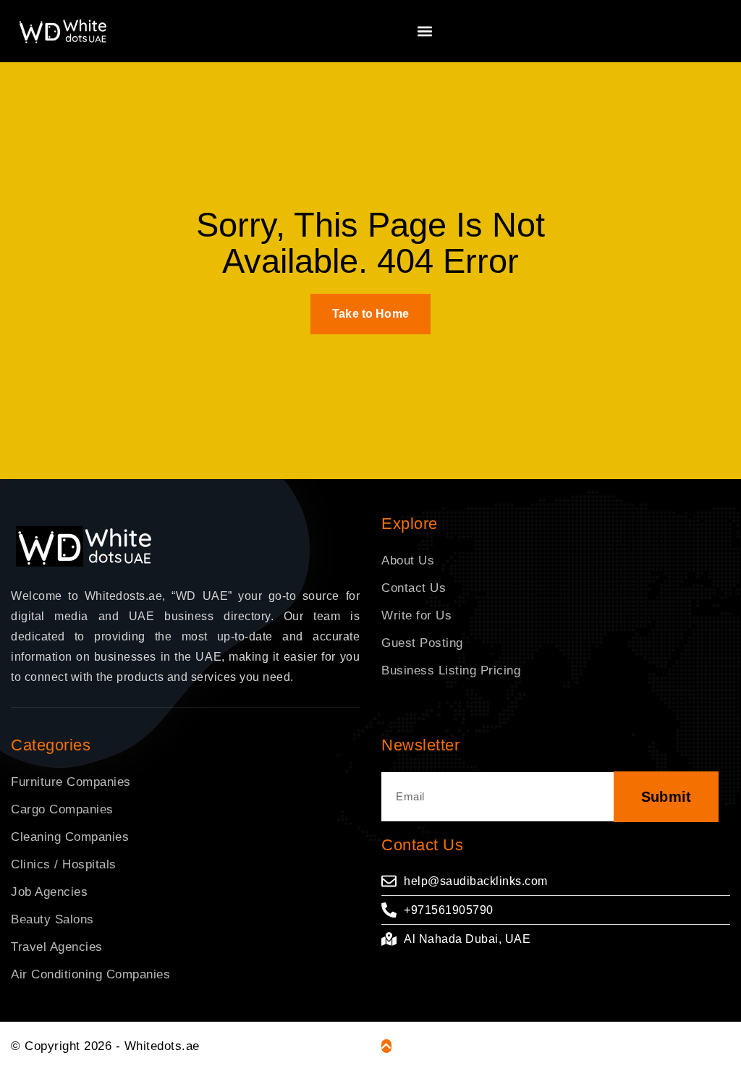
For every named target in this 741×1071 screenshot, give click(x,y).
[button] (425, 31)
